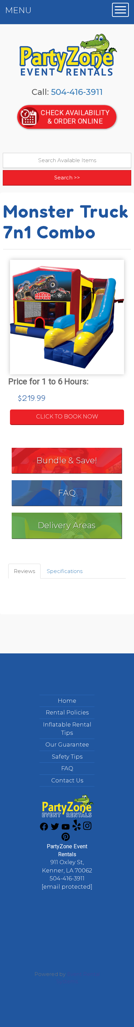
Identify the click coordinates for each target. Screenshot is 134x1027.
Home (67, 700)
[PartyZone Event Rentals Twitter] (55, 829)
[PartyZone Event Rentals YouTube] (66, 829)
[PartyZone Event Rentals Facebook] (44, 829)
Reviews (24, 571)
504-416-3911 (77, 92)
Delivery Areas (67, 525)
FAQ (67, 493)
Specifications (64, 571)
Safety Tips (67, 756)
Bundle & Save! (66, 460)
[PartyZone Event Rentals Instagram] (87, 829)
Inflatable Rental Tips (67, 728)
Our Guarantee (67, 744)
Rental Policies (67, 712)
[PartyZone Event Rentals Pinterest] (66, 839)
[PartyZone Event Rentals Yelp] (76, 829)
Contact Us (67, 780)
